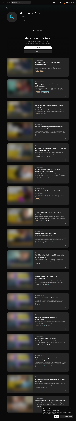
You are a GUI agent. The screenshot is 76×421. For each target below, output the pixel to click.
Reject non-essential (66, 416)
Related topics (24, 21)
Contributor (23, 16)
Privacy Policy (51, 412)
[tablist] (38, 30)
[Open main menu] (3, 2)
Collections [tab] (40, 30)
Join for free (68, 2)
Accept (56, 416)
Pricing (54, 2)
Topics (7, 7)
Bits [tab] (34, 30)
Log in (60, 2)
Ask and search (18, 2)
